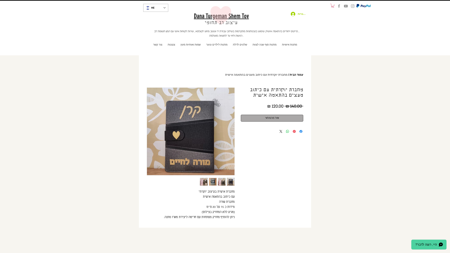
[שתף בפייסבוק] (301, 131)
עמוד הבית (296, 74)
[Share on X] (281, 131)
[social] (339, 6)
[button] (332, 6)
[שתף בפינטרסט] (294, 131)
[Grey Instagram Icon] (352, 6)
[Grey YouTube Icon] (345, 6)
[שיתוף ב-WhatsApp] (287, 131)
